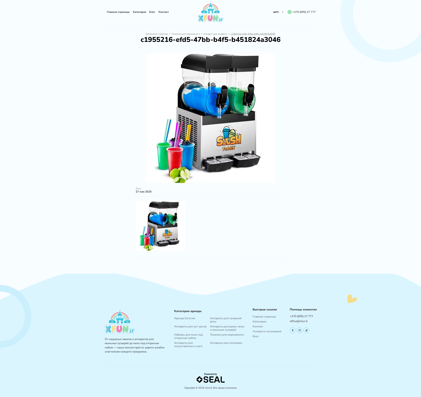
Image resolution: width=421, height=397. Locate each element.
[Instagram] (299, 330)
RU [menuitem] (277, 11)
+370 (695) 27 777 (304, 12)
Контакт (164, 12)
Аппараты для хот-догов (190, 326)
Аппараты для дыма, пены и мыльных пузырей (227, 328)
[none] (278, 12)
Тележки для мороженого (186, 33)
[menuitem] (278, 12)
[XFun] (210, 12)
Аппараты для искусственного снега (188, 344)
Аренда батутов (184, 318)
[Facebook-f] (293, 330)
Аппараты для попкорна (226, 343)
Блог (152, 12)
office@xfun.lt (299, 321)
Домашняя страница (157, 33)
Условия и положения (267, 331)
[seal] (210, 378)
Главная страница (118, 12)
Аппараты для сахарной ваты (226, 319)
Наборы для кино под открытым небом (188, 336)
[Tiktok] (306, 330)
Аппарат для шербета (215, 33)
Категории (139, 12)
